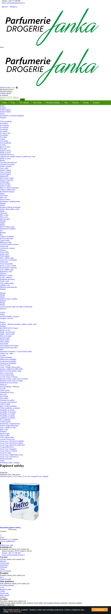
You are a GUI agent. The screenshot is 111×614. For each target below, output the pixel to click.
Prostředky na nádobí (7, 416)
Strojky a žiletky (5, 170)
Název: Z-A (22, 476)
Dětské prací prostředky (8, 359)
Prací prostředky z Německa (9, 387)
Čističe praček (5, 390)
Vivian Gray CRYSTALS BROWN (12, 445)
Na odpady (4, 131)
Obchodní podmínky (53, 103)
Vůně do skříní (5, 404)
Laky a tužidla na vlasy (8, 427)
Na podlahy (4, 135)
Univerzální (4, 141)
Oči (1, 231)
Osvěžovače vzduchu (7, 248)
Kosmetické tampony (7, 192)
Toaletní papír (4, 182)
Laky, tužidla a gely (6, 270)
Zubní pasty (4, 262)
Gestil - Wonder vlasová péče (10, 367)
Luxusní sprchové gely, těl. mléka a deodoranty (16, 307)
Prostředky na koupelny (8, 412)
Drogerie (3, 117)
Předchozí (7, 541)
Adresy (2, 569)
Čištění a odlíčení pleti (7, 190)
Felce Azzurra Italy (6, 373)
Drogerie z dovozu (6, 318)
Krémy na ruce (5, 330)
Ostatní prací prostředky (8, 361)
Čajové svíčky (5, 240)
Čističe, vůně (4, 281)
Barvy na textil (5, 147)
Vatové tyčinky (5, 184)
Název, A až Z (12, 476)
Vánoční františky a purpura (9, 316)
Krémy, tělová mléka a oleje (9, 209)
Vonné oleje (4, 246)
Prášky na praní (5, 158)
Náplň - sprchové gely (7, 332)
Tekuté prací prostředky (8, 363)
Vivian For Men (5, 453)
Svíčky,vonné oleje (6, 238)
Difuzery (3, 250)
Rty (1, 234)
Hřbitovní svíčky (5, 242)
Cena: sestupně (43, 476)
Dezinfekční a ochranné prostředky (12, 116)
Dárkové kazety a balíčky (8, 299)
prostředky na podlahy (7, 418)
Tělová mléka (4, 342)
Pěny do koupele (5, 336)
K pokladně (4, 95)
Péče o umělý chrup (7, 258)
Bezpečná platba (5, 589)
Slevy (2, 577)
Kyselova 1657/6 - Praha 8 (9, 97)
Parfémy (3, 289)
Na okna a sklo (5, 133)
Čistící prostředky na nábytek (10, 408)
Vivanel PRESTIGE (7, 447)
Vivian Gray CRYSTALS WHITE (12, 441)
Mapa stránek (4, 595)
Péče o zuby (4, 429)
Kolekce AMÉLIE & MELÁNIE (11, 369)
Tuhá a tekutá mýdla (7, 437)
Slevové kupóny (5, 571)
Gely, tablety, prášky (7, 283)
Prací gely (3, 149)
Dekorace (3, 309)
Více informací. (16, 611)
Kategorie (96, 103)
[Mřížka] (0, 469)
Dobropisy (3, 567)
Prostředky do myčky (7, 279)
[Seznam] (0, 470)
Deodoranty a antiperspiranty (10, 201)
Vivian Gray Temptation (8, 449)
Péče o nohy (4, 215)
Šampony (3, 273)
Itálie (1, 349)
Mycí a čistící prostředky (8, 406)
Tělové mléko (4, 435)
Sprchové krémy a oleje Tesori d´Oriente (14, 379)
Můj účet (3, 561)
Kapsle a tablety (5, 151)
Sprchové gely (5, 219)
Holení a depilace (6, 166)
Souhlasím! (99, 609)
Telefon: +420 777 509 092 (10, 1)
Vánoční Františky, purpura (9, 244)
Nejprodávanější (5, 579)
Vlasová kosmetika (6, 264)
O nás (13, 103)
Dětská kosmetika (6, 459)
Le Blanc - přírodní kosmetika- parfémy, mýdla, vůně (18, 324)
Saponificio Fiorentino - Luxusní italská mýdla (16, 351)
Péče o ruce (4, 217)
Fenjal (2, 461)
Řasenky (3, 233)
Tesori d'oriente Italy (7, 375)
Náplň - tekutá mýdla (7, 334)
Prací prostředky (5, 143)
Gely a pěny (4, 168)
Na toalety (3, 137)
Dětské (2, 225)
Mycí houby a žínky (7, 178)
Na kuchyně (4, 127)
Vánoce (2, 312)
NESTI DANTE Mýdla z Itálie (10, 371)
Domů (4, 103)
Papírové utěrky (5, 186)
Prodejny (3, 597)
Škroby (2, 160)
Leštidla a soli (4, 285)
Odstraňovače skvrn (7, 155)
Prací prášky (4, 398)
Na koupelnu (4, 125)
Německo (3, 385)
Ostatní (2, 139)
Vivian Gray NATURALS (9, 457)
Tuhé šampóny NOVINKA (9, 346)
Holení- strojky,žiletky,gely (9, 426)
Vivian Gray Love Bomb (8, 451)
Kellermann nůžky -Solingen (10, 463)
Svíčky (2, 314)
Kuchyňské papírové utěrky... (11, 527)
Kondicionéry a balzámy (8, 268)
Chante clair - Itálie (6, 353)
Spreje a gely (4, 254)
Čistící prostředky (6, 121)
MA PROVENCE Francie (9, 328)
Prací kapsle (4, 396)
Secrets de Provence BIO (8, 348)
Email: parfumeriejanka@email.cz (13, 3)
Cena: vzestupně (32, 476)
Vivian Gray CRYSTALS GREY (11, 443)
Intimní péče (4, 176)
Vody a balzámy (5, 172)
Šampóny (3, 431)
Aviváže (3, 145)
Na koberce (4, 123)
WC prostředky (5, 420)
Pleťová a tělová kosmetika (9, 188)
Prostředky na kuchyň (7, 414)
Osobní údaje (4, 563)
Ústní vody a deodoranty (8, 260)
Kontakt (86, 103)
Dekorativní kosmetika (8, 229)
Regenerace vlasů (6, 272)
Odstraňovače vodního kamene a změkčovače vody (17, 156)
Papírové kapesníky (6, 180)
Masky (2, 194)
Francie (2, 322)
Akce (66, 103)
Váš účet (3, 557)
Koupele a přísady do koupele (10, 207)
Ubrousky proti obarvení (8, 162)
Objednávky (4, 565)
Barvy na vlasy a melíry (8, 266)
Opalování (3, 213)
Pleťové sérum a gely (7, 227)
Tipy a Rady (37, 103)
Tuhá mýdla (4, 344)
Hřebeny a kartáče (6, 275)
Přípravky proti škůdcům (8, 287)
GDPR (2, 591)
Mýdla (2, 211)
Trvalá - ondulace (6, 277)
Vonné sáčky (4, 252)
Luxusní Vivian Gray (7, 439)
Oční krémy (4, 195)
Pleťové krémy (5, 199)
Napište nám (4, 593)
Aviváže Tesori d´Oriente (8, 377)
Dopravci (75, 103)
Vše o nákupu (24, 103)
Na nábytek (4, 129)
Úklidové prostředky (7, 236)
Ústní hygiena (5, 256)
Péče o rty (3, 197)
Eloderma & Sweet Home (9, 383)
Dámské (3, 203)
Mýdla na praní (5, 153)
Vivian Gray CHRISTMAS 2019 (11, 455)
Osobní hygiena (5, 174)
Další (6, 545)
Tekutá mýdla (4, 340)
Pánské (2, 205)
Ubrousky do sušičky (7, 164)
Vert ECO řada (5, 365)
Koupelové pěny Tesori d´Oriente (11, 381)
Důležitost (3, 476)
